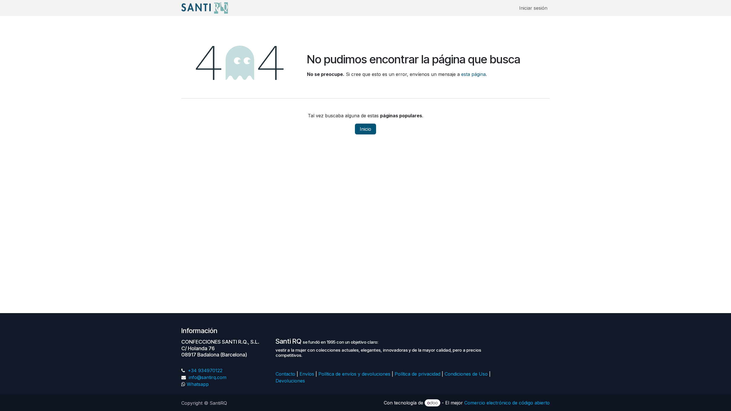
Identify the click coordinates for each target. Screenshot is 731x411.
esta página (473, 74)
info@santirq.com (206, 377)
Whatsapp (198, 384)
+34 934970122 (204, 370)
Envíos (307, 374)
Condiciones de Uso (466, 374)
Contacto (285, 374)
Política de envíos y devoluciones (354, 374)
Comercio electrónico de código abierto (507, 403)
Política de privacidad (417, 374)
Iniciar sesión (533, 8)
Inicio (365, 129)
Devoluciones (291, 381)
